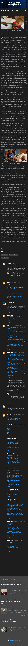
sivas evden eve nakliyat (12, 458)
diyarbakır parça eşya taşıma (13, 447)
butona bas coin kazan (12, 549)
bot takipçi (9, 524)
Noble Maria (10, 315)
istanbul (9, 429)
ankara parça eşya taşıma (13, 444)
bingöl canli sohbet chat (12, 512)
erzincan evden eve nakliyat (13, 462)
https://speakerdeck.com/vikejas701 (15, 370)
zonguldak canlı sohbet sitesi (14, 509)
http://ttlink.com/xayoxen (13, 338)
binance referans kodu (12, 494)
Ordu (8, 431)
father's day (4, 255)
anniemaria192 (10, 263)
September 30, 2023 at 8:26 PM (18, 424)
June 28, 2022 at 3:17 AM (19, 406)
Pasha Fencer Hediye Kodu (13, 528)
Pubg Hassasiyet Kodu (12, 535)
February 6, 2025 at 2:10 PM (19, 521)
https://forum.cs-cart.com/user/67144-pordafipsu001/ (16, 359)
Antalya (8, 428)
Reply (8, 279)
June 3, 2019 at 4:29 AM (17, 294)
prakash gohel (10, 302)
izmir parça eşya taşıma (12, 446)
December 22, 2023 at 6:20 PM (13, 500)
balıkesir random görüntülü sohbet (15, 510)
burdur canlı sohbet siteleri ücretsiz (15, 504)
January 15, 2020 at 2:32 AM (16, 325)
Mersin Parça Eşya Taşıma (13, 483)
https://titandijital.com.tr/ (12, 442)
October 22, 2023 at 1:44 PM (13, 455)
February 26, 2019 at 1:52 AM (13, 264)
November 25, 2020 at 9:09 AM (17, 380)
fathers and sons (13, 255)
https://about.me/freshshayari (17, 355)
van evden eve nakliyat (12, 457)
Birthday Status (21, 269)
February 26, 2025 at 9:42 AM (19, 540)
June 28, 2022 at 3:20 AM (19, 414)
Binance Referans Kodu (12, 527)
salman (8, 325)
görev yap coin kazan (12, 543)
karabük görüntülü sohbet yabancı (15, 513)
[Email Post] (2, 252)
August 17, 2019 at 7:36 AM (12, 304)
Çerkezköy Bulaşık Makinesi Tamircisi (15, 477)
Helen (8, 282)
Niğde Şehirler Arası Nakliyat (13, 480)
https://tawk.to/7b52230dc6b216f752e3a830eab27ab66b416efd (16, 364)
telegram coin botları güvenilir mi (14, 545)
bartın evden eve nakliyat (12, 461)
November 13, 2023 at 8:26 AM (13, 470)
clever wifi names (15, 310)
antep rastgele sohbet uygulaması (15, 516)
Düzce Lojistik (10, 479)
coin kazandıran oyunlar (12, 547)
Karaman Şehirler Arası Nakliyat (14, 475)
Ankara (8, 427)
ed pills (9, 380)
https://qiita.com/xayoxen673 (14, 330)
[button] (26, 11)
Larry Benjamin (5, 257)
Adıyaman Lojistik (11, 481)
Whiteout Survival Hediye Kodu (14, 532)
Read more (24, 597)
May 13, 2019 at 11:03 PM (15, 282)
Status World (10, 406)
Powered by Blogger (15, 640)
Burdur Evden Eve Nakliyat (13, 484)
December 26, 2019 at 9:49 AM (13, 316)
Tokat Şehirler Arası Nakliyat (13, 474)
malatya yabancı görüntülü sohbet (15, 514)
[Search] (26, 3)
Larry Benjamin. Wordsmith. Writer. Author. (14, 4)
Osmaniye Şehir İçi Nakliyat (13, 476)
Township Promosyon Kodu (13, 526)
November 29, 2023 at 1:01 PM (13, 490)
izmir (8, 432)
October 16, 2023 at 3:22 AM (13, 440)
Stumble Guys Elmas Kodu (13, 531)
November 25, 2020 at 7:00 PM (18, 394)
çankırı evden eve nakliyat (13, 460)
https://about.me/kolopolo (13, 344)
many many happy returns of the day (15, 297)
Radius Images (17, 643)
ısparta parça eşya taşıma (13, 443)
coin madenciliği (10, 546)
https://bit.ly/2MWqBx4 (12, 336)
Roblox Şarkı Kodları (11, 530)
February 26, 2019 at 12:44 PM (18, 273)
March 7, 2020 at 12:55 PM (19, 352)
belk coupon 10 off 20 (15, 288)
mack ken (9, 294)
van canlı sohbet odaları (12, 508)
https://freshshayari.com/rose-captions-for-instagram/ (14, 419)
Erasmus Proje (10, 533)
